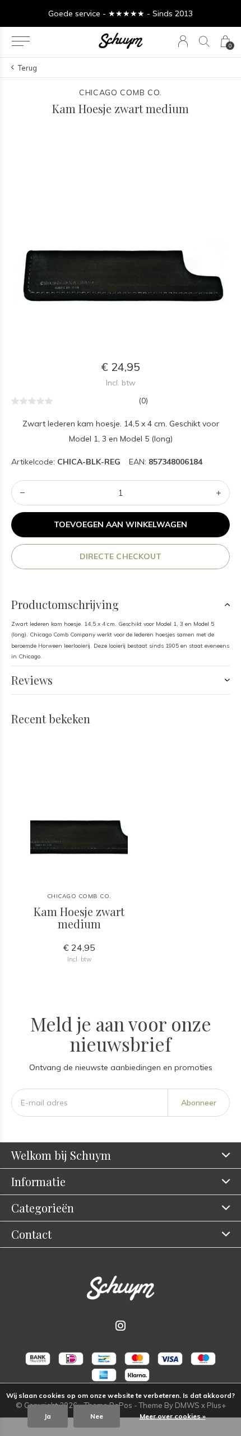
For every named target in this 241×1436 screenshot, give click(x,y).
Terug (27, 67)
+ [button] (218, 492)
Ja (47, 1416)
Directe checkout (120, 556)
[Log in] (183, 41)
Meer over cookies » (173, 1416)
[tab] (120, 605)
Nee (96, 1416)
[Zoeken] (204, 41)
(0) (143, 401)
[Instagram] (120, 1325)
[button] (20, 41)
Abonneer (198, 1103)
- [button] (22, 492)
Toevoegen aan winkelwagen (121, 524)
